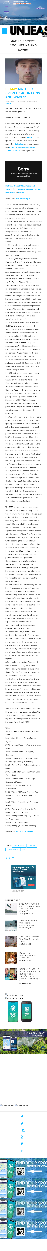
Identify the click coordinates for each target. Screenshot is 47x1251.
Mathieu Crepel (23, 199)
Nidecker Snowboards (19, 147)
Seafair (31, 846)
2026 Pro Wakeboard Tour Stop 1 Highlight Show (29, 939)
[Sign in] (41, 31)
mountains (19, 846)
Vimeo (21, 193)
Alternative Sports (24, 832)
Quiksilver (19, 144)
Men (24, 101)
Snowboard (12, 849)
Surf (24, 849)
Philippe (33, 101)
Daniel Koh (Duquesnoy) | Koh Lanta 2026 (28, 955)
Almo (29, 137)
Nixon (17, 151)
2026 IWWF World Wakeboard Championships (28, 922)
